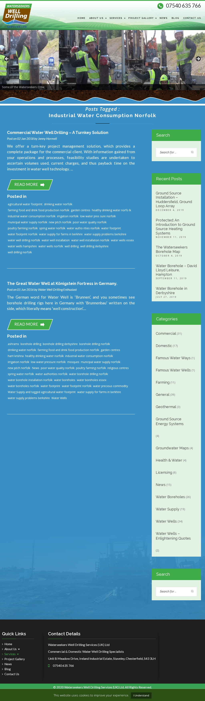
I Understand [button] (141, 695)
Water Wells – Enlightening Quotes (173, 535)
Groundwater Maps (172, 448)
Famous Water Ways (173, 358)
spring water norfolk (52, 228)
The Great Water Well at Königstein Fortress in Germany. (62, 283)
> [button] (198, 59)
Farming (163, 382)
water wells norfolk (50, 246)
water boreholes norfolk (23, 386)
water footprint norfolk (22, 234)
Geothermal (166, 407)
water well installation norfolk (90, 240)
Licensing (164, 472)
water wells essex (122, 240)
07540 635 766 (183, 5)
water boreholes (64, 380)
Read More (26, 184)
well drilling (72, 246)
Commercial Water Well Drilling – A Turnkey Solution (57, 132)
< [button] (7, 59)
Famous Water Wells (173, 370)
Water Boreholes (170, 497)
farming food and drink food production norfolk (38, 210)
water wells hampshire (22, 246)
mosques (73, 362)
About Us (96, 18)
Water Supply (167, 509)
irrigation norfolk (67, 216)
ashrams (13, 344)
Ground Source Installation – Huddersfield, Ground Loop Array (174, 199)
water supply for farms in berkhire (61, 234)
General (162, 394)
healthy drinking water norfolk (44, 356)
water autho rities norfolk (83, 228)
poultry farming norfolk (23, 228)
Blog (175, 18)
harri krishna (16, 356)
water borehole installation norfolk (30, 380)
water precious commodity (110, 386)
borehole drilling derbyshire (60, 344)
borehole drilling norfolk (94, 344)
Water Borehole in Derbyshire (171, 290)
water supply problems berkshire (105, 234)
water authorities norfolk (51, 374)
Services (116, 18)
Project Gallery (141, 18)
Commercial (166, 333)
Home (81, 18)
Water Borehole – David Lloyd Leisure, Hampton (176, 270)
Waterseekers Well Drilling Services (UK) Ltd (94, 687)
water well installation (56, 240)
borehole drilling (31, 344)
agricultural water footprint (25, 204)
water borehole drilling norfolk (88, 374)
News (164, 18)
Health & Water (169, 460)
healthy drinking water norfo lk (111, 210)
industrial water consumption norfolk (31, 216)
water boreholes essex (91, 380)
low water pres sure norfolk (98, 216)
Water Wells (59, 398)
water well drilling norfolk (24, 240)
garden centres (80, 210)
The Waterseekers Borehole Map (172, 249)
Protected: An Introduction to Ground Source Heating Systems (175, 226)
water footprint (111, 228)
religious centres (118, 368)
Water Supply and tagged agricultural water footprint (42, 392)
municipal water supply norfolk (27, 222)
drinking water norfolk (58, 204)
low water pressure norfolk (48, 362)
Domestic (164, 346)
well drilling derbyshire (94, 246)
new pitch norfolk (60, 222)
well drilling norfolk (20, 252)
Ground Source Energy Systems (170, 421)
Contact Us (192, 18)
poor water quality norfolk (90, 222)
